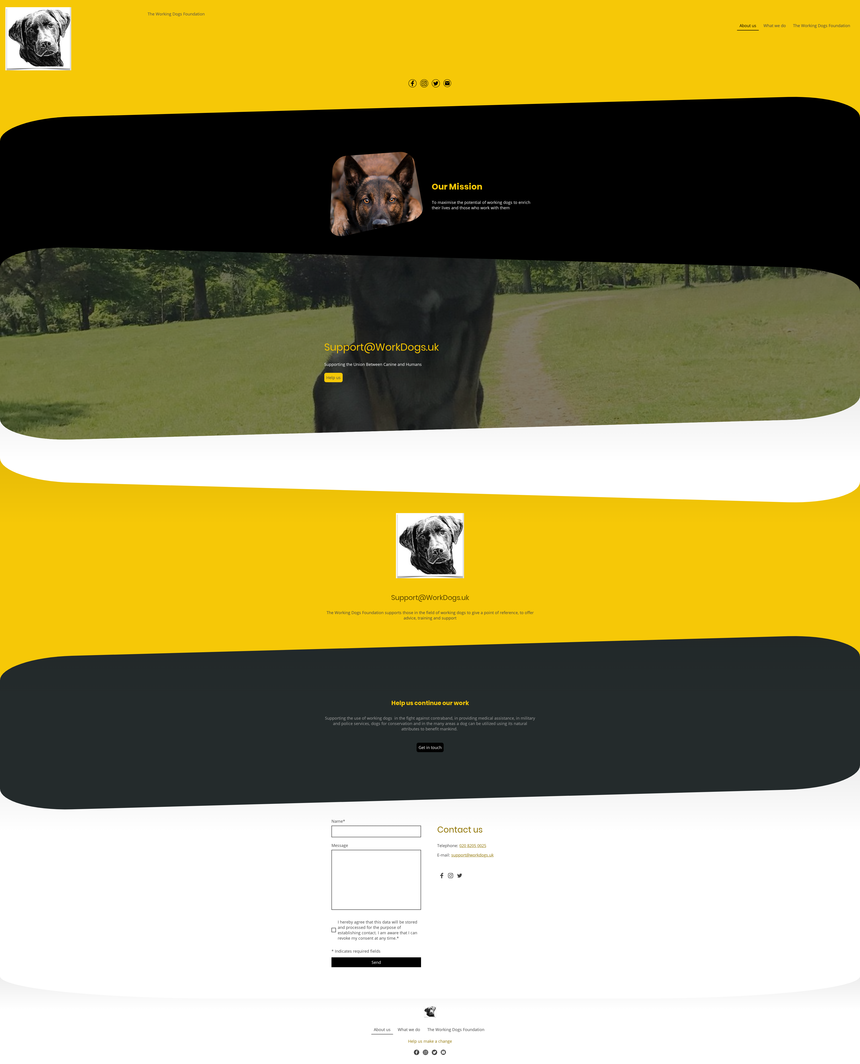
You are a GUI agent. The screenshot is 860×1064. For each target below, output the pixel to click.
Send (376, 962)
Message (339, 845)
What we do (774, 25)
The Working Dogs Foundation (821, 25)
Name (338, 821)
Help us (333, 377)
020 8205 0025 (472, 845)
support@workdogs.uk (472, 855)
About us (748, 25)
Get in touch (430, 747)
